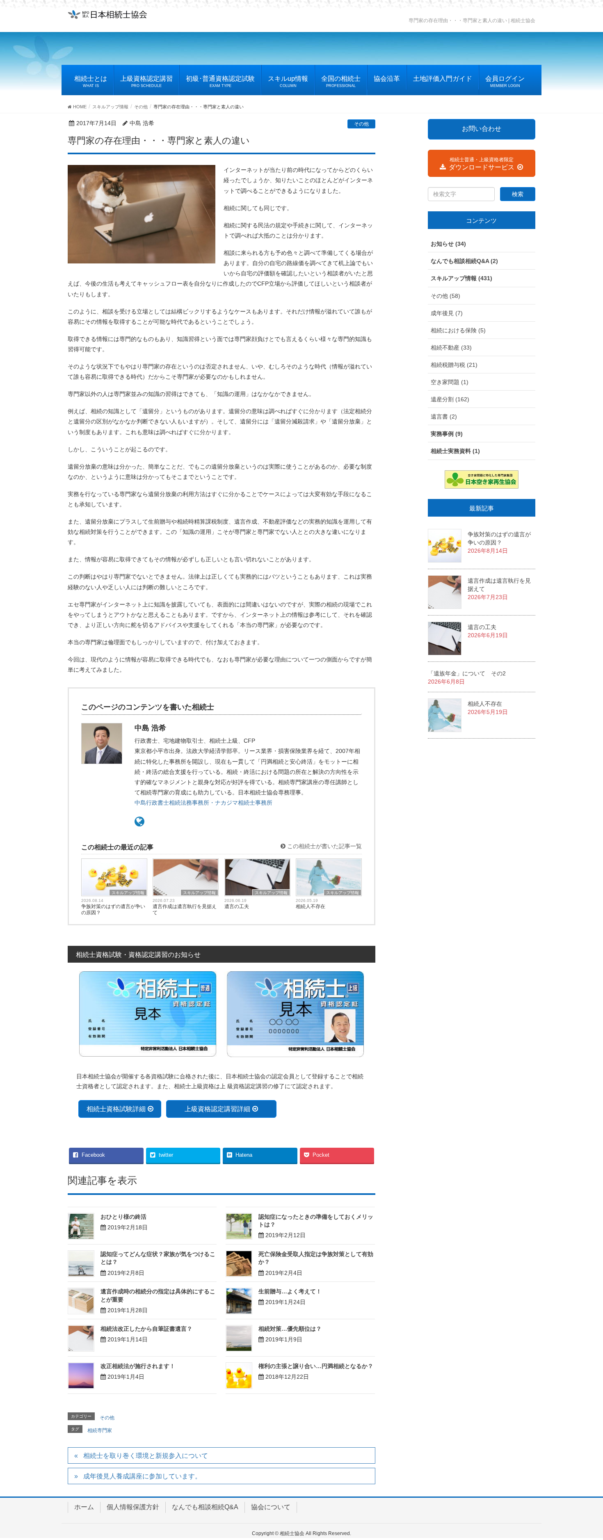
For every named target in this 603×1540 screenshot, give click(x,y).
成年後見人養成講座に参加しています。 (142, 1476)
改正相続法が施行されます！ (137, 1366)
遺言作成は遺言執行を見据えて (185, 909)
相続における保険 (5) (458, 330)
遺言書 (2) (444, 416)
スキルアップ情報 (128, 892)
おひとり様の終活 (123, 1216)
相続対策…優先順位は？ (290, 1328)
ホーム (84, 1506)
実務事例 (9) (447, 433)
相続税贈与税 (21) (454, 365)
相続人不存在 (310, 906)
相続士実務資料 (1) (455, 451)
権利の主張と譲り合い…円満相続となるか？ (315, 1366)
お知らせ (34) (448, 243)
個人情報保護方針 (133, 1506)
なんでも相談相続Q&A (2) (464, 261)
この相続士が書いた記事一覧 (324, 846)
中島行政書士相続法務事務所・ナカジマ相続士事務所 (203, 802)
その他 (361, 124)
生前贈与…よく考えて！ (290, 1291)
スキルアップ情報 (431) (461, 278)
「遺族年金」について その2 (467, 673)
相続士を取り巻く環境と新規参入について (145, 1455)
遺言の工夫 (236, 906)
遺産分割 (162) (450, 399)
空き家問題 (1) (449, 382)
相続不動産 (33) (451, 347)
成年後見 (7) (447, 313)
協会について (270, 1506)
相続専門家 (99, 1430)
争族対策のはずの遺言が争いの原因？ (113, 909)
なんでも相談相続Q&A (205, 1506)
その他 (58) (445, 296)
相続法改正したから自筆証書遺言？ (146, 1328)
